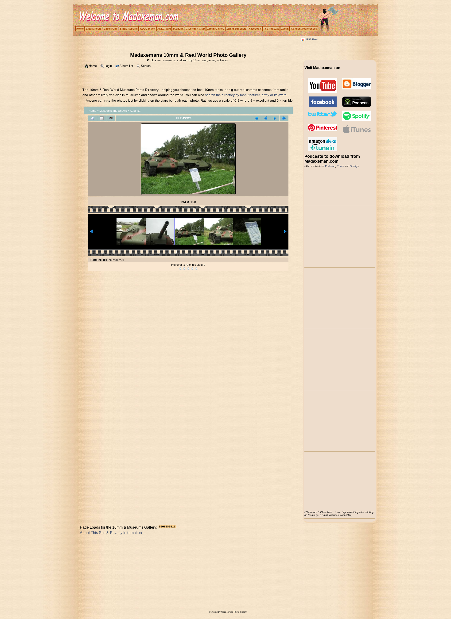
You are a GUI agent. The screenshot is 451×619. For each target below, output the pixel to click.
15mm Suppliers (236, 28)
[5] (196, 268)
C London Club (195, 28)
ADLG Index (147, 28)
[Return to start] (256, 118)
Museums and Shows (113, 110)
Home (80, 28)
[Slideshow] (110, 118)
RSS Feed (312, 39)
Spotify (354, 166)
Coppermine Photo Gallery (234, 612)
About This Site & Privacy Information (111, 533)
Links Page (110, 28)
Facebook (255, 28)
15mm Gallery (215, 28)
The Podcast (271, 28)
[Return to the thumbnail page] (92, 118)
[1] (180, 268)
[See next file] (274, 118)
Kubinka (135, 110)
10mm (285, 28)
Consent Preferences (304, 28)
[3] (188, 268)
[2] (184, 268)
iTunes (340, 166)
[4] (192, 268)
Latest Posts (93, 28)
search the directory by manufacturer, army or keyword (246, 95)
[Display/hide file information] (101, 118)
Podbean (330, 166)
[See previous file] (265, 118)
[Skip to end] (284, 118)
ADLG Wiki (164, 28)
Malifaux (178, 28)
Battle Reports (129, 28)
